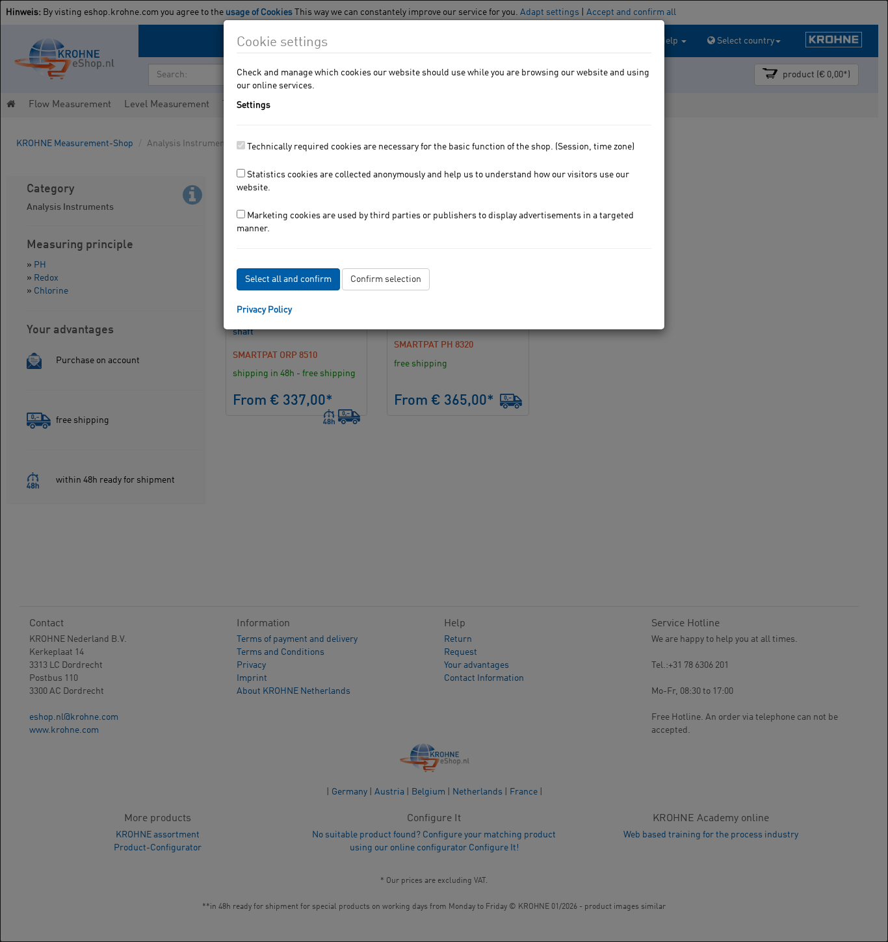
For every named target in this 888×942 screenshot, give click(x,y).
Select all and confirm (288, 279)
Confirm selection (385, 279)
